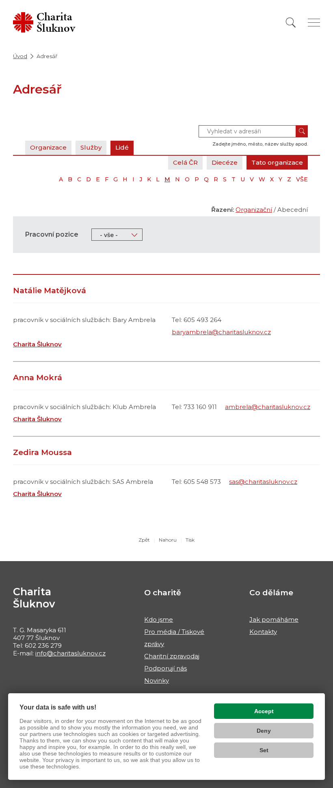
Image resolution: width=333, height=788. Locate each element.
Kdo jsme (158, 619)
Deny (264, 730)
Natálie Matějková (49, 290)
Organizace (48, 147)
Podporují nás (165, 668)
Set (263, 750)
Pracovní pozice (51, 234)
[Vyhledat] (291, 22)
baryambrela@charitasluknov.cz (221, 332)
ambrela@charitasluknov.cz (267, 407)
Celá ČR (185, 162)
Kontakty (263, 632)
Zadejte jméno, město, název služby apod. (260, 144)
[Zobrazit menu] (314, 22)
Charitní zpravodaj (171, 656)
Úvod (20, 56)
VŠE (302, 179)
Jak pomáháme (273, 619)
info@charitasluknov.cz (70, 653)
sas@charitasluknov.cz (263, 481)
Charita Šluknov (37, 344)
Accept (264, 711)
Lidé (122, 147)
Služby (91, 147)
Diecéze (225, 162)
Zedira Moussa (42, 452)
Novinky (156, 680)
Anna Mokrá (37, 377)
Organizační (254, 209)
